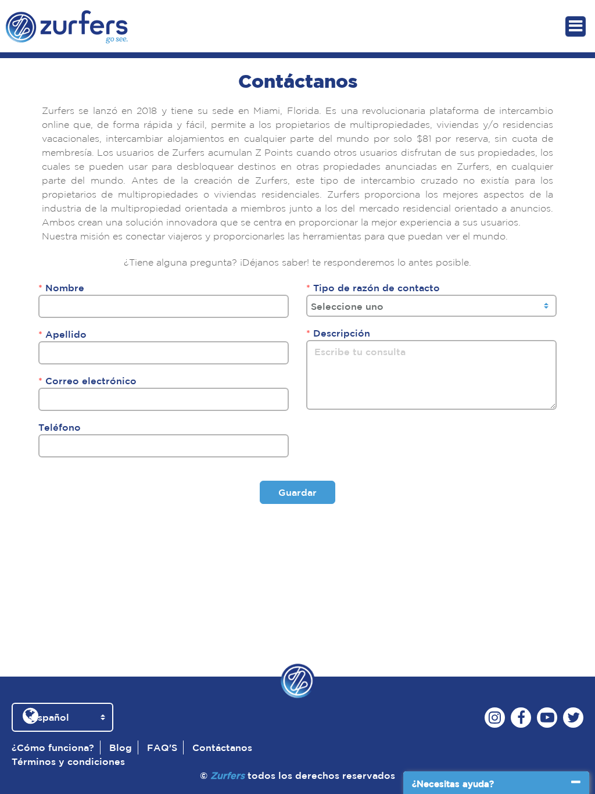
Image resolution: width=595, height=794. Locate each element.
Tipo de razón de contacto (373, 287)
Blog (120, 747)
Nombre (61, 287)
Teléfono (59, 427)
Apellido (62, 334)
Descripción (338, 333)
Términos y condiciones (68, 761)
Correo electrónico (87, 380)
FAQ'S (162, 747)
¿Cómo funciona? (53, 747)
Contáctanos (222, 747)
